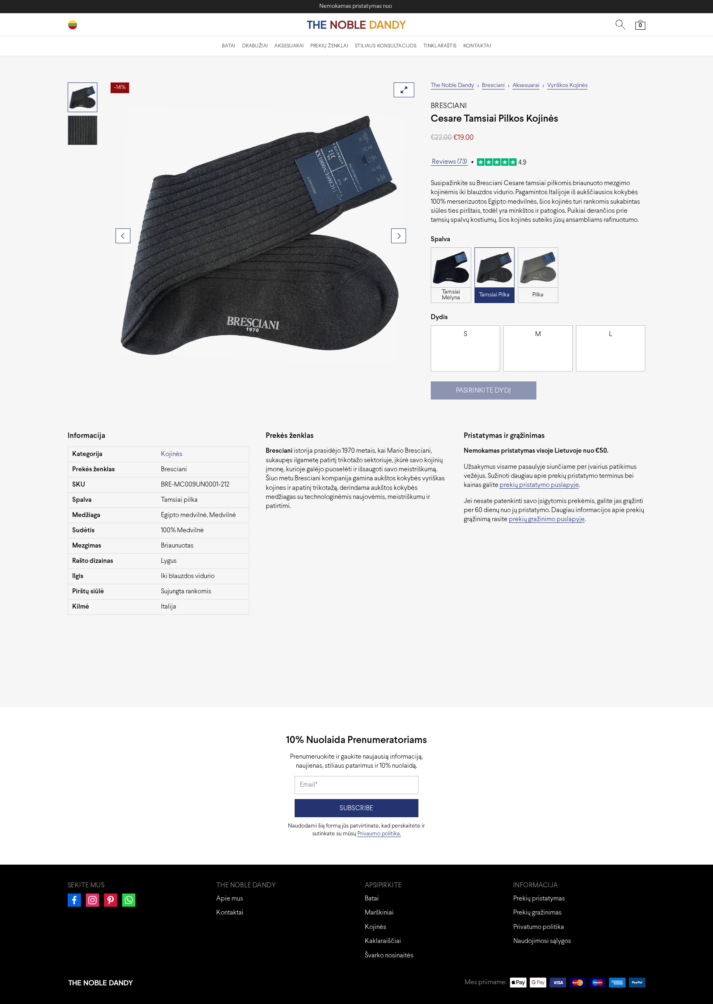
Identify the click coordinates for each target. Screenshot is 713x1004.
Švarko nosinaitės (389, 955)
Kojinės (171, 454)
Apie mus (229, 899)
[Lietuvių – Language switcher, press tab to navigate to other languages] (76, 24)
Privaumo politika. (379, 834)
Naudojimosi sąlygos (542, 941)
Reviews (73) (449, 162)
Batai (229, 46)
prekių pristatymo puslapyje (539, 485)
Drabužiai (255, 46)
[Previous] (123, 235)
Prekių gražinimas (537, 913)
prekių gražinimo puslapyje (547, 519)
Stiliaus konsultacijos (386, 46)
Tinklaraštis (440, 46)
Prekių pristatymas (539, 899)
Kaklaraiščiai (383, 941)
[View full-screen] (404, 89)
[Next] (398, 235)
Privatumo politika (538, 927)
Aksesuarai (289, 46)
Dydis (439, 317)
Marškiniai (379, 913)
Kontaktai (477, 46)
